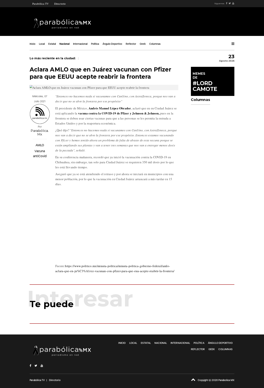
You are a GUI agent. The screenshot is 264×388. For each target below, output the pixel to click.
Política (95, 43)
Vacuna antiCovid (40, 153)
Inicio (32, 43)
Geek (143, 43)
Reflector (131, 43)
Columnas (155, 43)
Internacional (80, 43)
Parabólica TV (40, 3)
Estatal (52, 43)
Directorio (60, 3)
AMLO (40, 145)
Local (42, 43)
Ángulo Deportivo (112, 43)
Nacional (64, 43)
